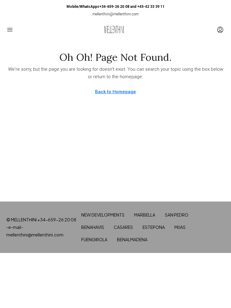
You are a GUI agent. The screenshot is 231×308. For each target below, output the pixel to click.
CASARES (123, 227)
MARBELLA (144, 214)
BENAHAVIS (92, 227)
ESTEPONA (154, 227)
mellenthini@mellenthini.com (115, 14)
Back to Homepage (115, 91)
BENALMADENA (132, 239)
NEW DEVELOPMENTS (103, 214)
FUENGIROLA (94, 239)
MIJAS (180, 227)
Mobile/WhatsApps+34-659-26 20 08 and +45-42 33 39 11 (115, 7)
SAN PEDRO (176, 214)
